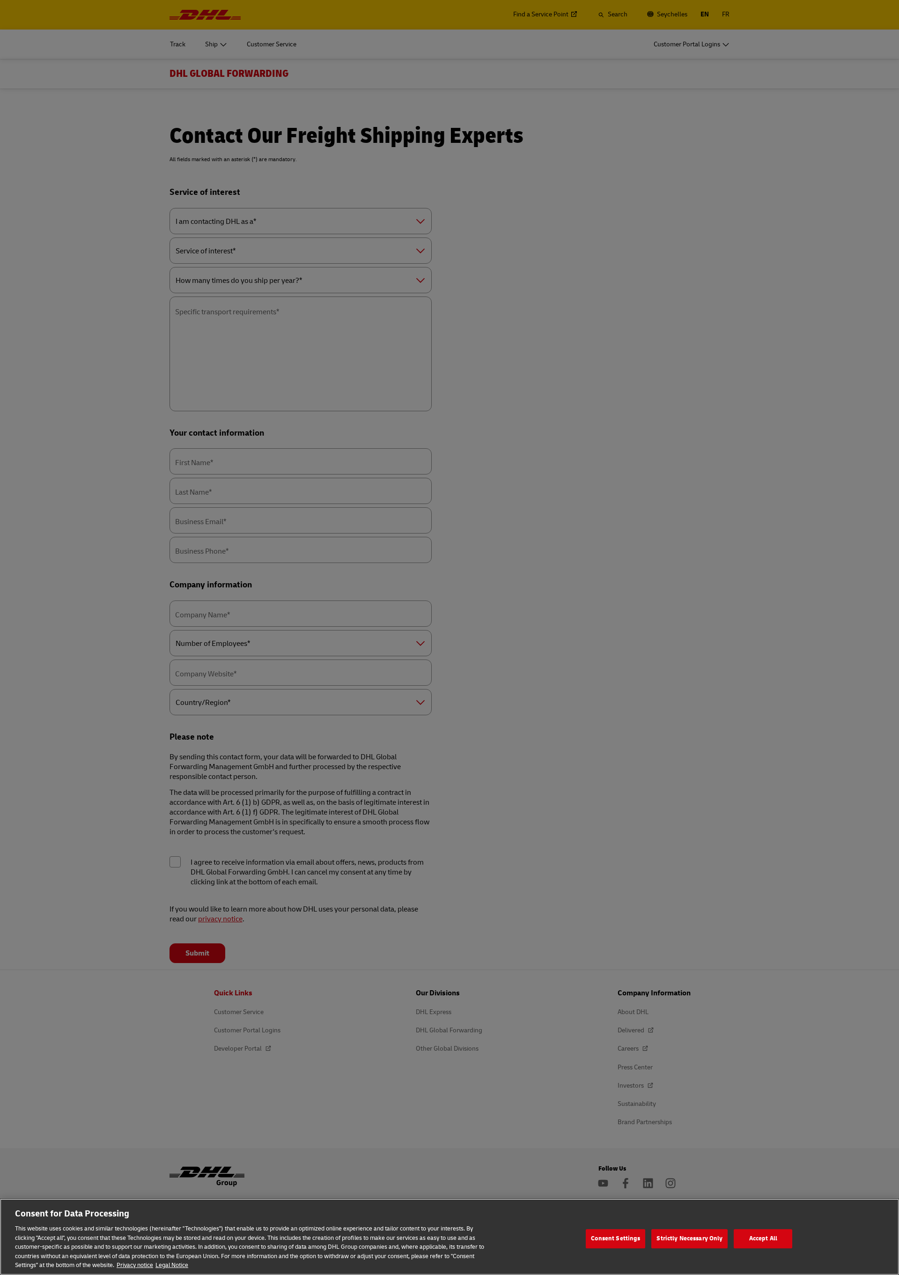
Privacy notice (135, 1265)
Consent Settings (615, 1238)
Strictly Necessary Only (689, 1238)
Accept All (763, 1238)
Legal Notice (171, 1265)
